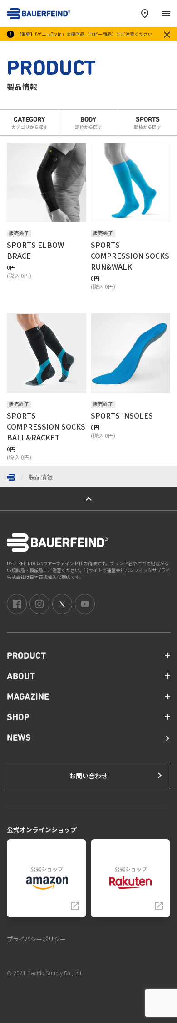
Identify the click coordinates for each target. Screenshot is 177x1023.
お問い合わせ (88, 775)
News (19, 738)
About (21, 676)
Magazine (28, 697)
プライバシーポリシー (36, 939)
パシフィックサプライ (147, 570)
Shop (18, 717)
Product (26, 656)
